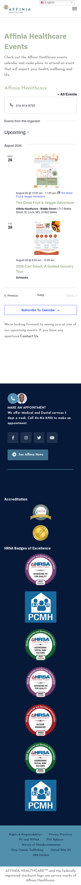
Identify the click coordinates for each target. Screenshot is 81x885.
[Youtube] (52, 437)
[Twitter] (39, 437)
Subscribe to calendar (38, 310)
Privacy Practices (60, 834)
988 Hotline (41, 855)
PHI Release (54, 839)
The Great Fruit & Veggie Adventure (45, 202)
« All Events (67, 94)
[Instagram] (26, 437)
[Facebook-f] (13, 437)
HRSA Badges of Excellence (27, 548)
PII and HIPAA (29, 839)
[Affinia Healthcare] (16, 8)
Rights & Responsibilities (25, 834)
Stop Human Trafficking (27, 850)
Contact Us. (29, 336)
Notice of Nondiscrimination (41, 845)
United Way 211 (61, 850)
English (49, 2)
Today (40, 295)
